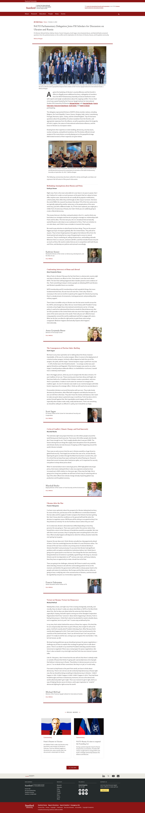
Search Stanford (64, 805)
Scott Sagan (73, 106)
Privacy (47, 807)
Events (63, 14)
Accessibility (78, 807)
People (50, 14)
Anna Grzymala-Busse (61, 106)
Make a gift (104, 790)
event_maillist (118, 776)
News (57, 14)
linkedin (103, 776)
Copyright (53, 807)
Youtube (86, 790)
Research (34, 14)
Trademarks (60, 807)
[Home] (39, 7)
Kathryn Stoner (85, 106)
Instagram (80, 793)
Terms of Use (41, 807)
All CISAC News (38, 22)
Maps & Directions (53, 805)
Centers (59, 793)
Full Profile (49, 258)
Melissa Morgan (38, 38)
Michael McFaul (74, 103)
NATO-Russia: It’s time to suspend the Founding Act (89, 738)
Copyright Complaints (88, 807)
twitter (108, 776)
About (27, 14)
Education (42, 14)
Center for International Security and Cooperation (98, 6)
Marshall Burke (88, 103)
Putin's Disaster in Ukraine (56, 738)
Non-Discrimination (69, 807)
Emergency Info (75, 805)
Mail (80, 790)
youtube (113, 776)
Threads (86, 793)
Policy (58, 789)
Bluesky (83, 790)
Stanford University (31, 1)
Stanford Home (42, 805)
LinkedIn (83, 793)
